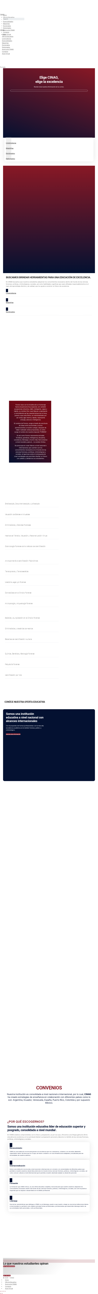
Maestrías (9, 303)
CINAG (2, 14)
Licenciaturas (11, 293)
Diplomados (10, 159)
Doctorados (10, 312)
